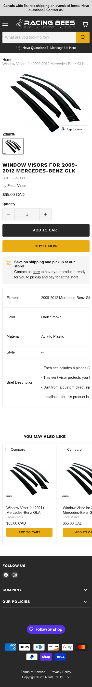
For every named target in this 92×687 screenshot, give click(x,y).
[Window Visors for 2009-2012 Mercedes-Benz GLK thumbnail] (13, 146)
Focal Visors (17, 185)
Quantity (8, 204)
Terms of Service (33, 672)
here (36, 272)
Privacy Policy (61, 672)
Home (7, 59)
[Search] (83, 37)
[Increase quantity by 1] (46, 214)
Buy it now (46, 246)
